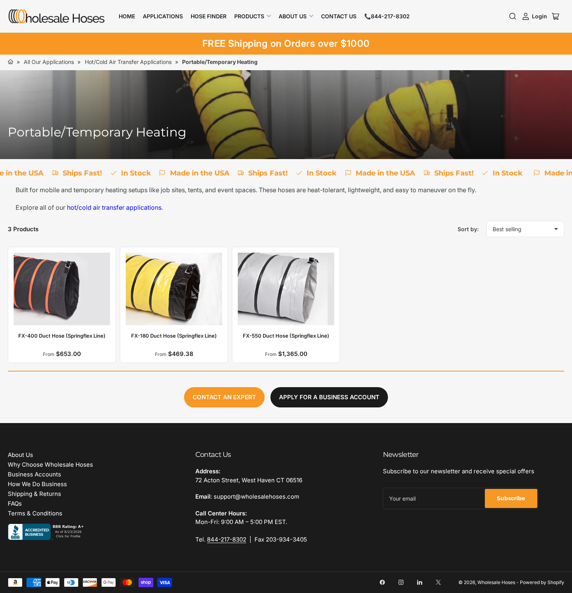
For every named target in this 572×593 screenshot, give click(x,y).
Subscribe (511, 498)
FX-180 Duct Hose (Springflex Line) (174, 336)
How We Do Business (37, 484)
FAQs (15, 503)
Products (249, 16)
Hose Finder (208, 16)
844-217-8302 (226, 539)
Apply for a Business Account (329, 397)
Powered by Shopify (542, 582)
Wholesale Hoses (496, 582)
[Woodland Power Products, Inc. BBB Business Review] (47, 531)
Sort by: (468, 229)
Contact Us (338, 16)
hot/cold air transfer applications (114, 207)
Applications (163, 16)
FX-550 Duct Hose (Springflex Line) (286, 336)
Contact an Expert (224, 397)
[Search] (512, 16)
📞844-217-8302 (387, 16)
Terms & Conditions (35, 513)
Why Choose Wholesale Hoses (50, 464)
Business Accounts (34, 474)
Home (127, 16)
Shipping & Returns (34, 493)
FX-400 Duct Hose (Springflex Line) (61, 336)
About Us (293, 16)
